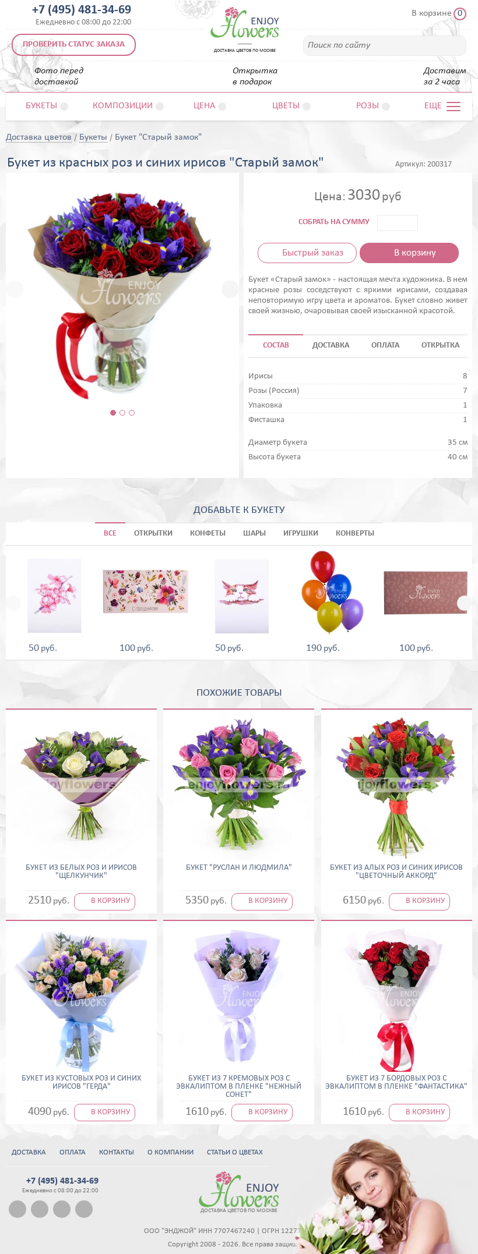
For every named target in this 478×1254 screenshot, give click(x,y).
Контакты (116, 1152)
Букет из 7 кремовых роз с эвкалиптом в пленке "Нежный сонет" (238, 1087)
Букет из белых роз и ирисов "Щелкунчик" (81, 872)
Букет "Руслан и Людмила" (239, 868)
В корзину (415, 253)
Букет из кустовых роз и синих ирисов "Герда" (81, 1083)
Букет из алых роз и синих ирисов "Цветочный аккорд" (396, 872)
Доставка (29, 1152)
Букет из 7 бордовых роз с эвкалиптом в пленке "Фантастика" (396, 1083)
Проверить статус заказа (74, 44)
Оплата (72, 1152)
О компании (170, 1152)
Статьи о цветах (235, 1152)
